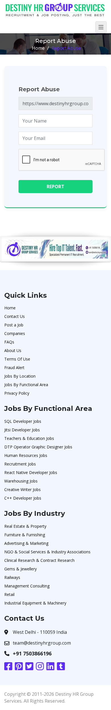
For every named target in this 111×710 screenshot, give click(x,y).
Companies (14, 333)
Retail (9, 594)
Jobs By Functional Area (26, 384)
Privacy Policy (16, 393)
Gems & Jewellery (20, 569)
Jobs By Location (20, 376)
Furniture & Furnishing (24, 534)
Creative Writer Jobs (22, 489)
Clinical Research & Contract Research (39, 560)
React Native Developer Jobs (30, 472)
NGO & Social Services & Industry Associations (47, 551)
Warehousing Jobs (21, 481)
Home (38, 48)
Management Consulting (27, 586)
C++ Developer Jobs (22, 498)
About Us (12, 350)
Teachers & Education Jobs (29, 438)
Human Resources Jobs (25, 455)
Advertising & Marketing (26, 543)
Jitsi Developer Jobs (22, 429)
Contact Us (14, 316)
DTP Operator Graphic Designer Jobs (38, 447)
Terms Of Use (17, 359)
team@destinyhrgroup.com (42, 643)
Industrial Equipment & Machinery (35, 603)
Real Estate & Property (25, 526)
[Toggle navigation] (101, 27)
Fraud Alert (14, 367)
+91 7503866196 (32, 653)
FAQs (9, 342)
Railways (12, 577)
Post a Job (13, 325)
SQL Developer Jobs (22, 421)
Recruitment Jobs (20, 464)
